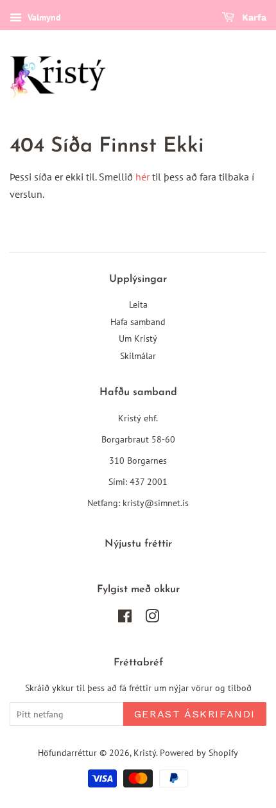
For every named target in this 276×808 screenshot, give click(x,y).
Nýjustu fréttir (138, 544)
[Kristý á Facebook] (124, 618)
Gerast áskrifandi (194, 714)
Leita (138, 304)
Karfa (252, 17)
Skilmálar (138, 356)
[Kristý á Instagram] (152, 618)
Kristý (145, 753)
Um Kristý (138, 338)
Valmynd (43, 17)
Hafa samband (138, 322)
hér (142, 176)
